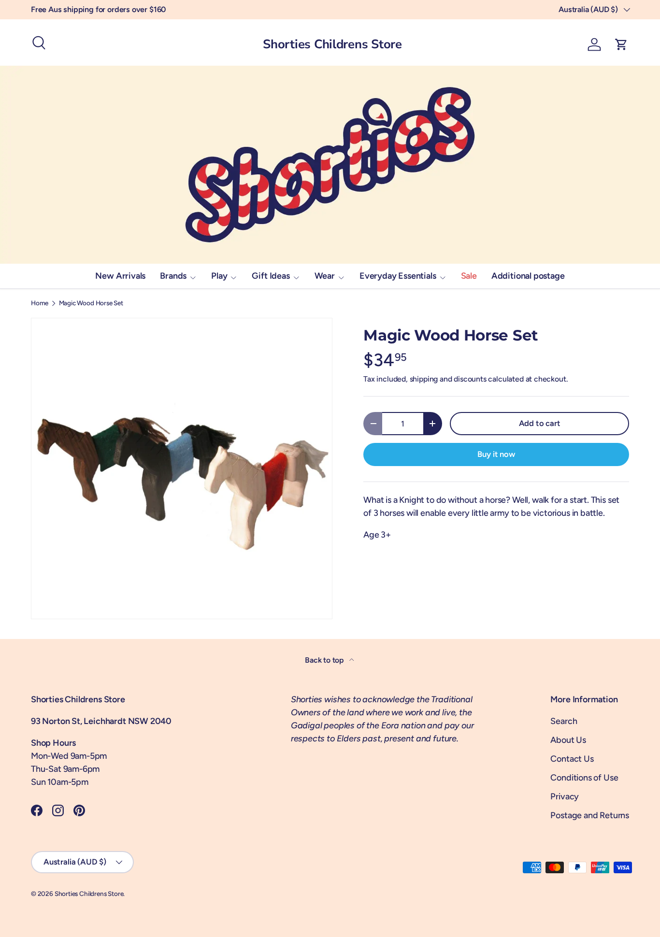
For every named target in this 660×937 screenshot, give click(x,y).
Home (39, 303)
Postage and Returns (589, 815)
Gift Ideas (270, 275)
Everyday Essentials (397, 275)
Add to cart (539, 423)
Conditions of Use (584, 777)
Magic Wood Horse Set (91, 303)
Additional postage (528, 275)
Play (219, 275)
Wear (325, 275)
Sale (469, 275)
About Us (568, 740)
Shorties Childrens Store (89, 893)
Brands (173, 275)
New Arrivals (120, 275)
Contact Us (571, 758)
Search (563, 721)
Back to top (325, 660)
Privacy (564, 796)
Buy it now (496, 454)
